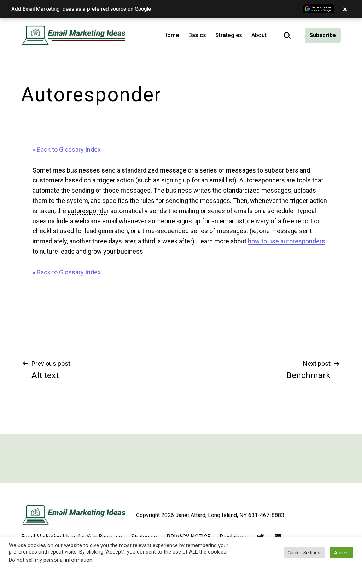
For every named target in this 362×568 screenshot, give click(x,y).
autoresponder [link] (88, 210)
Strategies (228, 35)
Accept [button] (341, 552)
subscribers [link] (281, 170)
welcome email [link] (96, 221)
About (259, 35)
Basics (197, 35)
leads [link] (67, 251)
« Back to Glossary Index (67, 149)
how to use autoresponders (286, 241)
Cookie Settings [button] (304, 552)
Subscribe (322, 35)
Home (171, 35)
